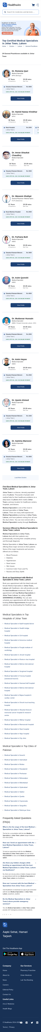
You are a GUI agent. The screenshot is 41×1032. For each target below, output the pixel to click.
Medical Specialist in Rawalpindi (15, 769)
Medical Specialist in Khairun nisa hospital (19, 659)
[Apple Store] (27, 954)
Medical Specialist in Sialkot (14, 792)
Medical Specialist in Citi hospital (16, 635)
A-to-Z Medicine (8, 1004)
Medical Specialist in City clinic (15, 738)
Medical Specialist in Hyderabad (15, 787)
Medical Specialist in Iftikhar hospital (17, 720)
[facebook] (27, 1022)
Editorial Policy (8, 990)
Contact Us (7, 994)
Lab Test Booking (26, 980)
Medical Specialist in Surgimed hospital (18, 671)
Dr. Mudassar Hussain (22, 318)
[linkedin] (37, 1022)
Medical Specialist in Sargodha (15, 805)
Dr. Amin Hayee (19, 359)
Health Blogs (7, 1009)
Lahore (20, 46)
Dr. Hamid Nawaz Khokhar (24, 112)
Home (4, 46)
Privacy (11, 1027)
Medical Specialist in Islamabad (15, 760)
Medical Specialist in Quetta (14, 796)
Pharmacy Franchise (27, 970)
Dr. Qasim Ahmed (20, 400)
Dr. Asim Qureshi (20, 278)
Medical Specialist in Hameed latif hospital (19, 683)
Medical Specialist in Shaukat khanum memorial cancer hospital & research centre (18, 712)
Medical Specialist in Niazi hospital (16, 729)
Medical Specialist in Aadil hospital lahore (19, 624)
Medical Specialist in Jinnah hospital (17, 655)
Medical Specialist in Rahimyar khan (17, 810)
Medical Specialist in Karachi (14, 755)
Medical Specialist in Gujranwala (16, 801)
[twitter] (32, 1022)
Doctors (11, 46)
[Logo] (5, 925)
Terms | (5, 1027)
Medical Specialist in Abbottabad (16, 783)
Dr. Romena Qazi (20, 71)
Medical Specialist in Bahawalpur (16, 778)
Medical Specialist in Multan (14, 764)
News (5, 980)
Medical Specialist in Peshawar (15, 773)
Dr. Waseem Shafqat (21, 196)
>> (10, 914)
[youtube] (21, 1022)
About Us (6, 975)
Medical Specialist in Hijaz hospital (16, 734)
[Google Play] (10, 954)
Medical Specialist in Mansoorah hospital (19, 724)
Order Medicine (26, 975)
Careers (6, 985)
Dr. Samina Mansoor (22, 441)
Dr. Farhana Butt (20, 237)
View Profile (20, 98)
